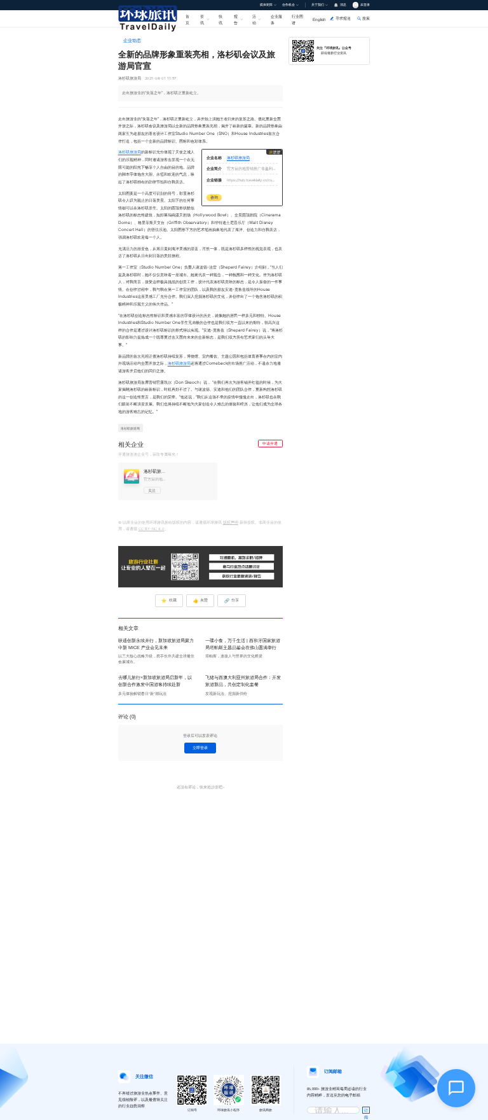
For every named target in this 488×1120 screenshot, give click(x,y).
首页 (187, 19)
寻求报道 (343, 18)
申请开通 (270, 443)
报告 (236, 19)
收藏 (168, 600)
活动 (254, 19)
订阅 (366, 1111)
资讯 (202, 19)
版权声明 (230, 522)
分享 (231, 600)
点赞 (200, 600)
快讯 (220, 19)
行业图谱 (297, 19)
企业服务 (276, 19)
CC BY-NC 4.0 (152, 529)
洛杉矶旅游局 (129, 152)
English (319, 19)
